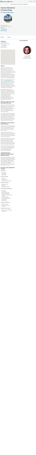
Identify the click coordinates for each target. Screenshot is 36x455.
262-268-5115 (4, 30)
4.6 (28, 55)
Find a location (6, 4)
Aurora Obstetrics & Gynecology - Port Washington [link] (19, 4)
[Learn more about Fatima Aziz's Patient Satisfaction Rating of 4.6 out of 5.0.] (26, 55)
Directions (2, 27)
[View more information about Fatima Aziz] (27, 50)
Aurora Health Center (8, 12)
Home (1, 4)
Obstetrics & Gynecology (27, 58)
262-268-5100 (4, 29)
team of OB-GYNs (8, 80)
